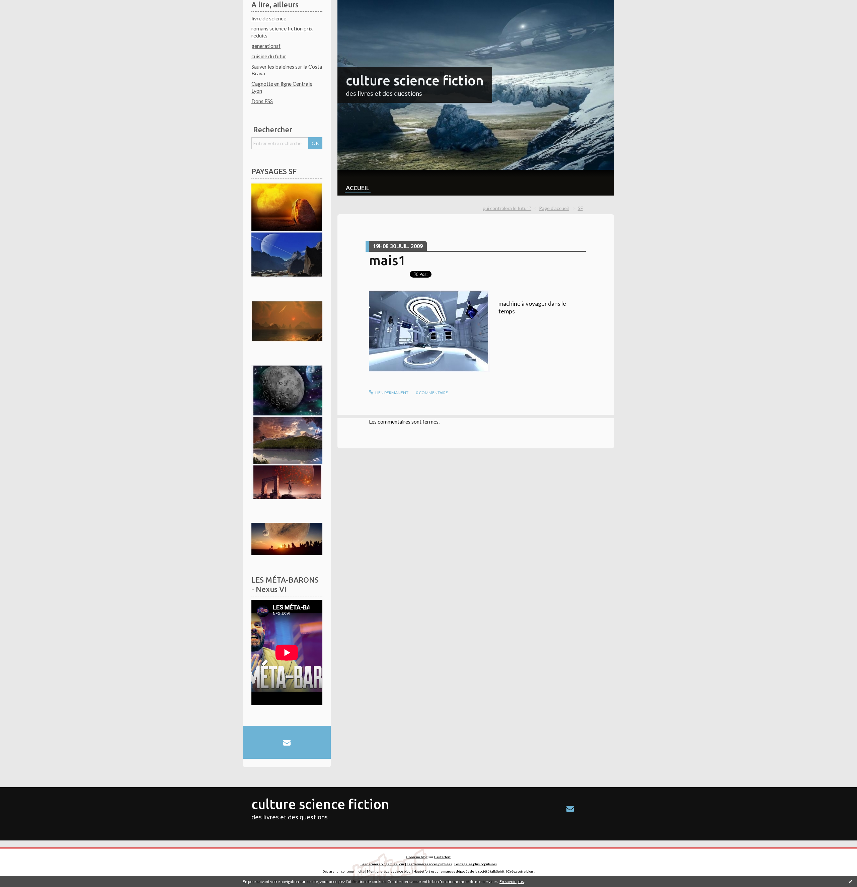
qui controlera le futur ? (507, 208)
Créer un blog (416, 857)
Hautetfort (442, 857)
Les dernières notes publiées (429, 864)
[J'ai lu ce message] (850, 881)
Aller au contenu (21, 6)
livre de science (268, 18)
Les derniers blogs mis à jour (382, 864)
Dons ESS (262, 101)
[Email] (287, 742)
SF (580, 208)
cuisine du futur (268, 56)
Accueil (358, 187)
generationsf (266, 46)
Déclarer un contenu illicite (343, 871)
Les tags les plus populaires (475, 864)
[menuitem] (357, 183)
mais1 (387, 260)
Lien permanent (391, 392)
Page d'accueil (554, 208)
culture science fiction (415, 80)
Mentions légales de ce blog (388, 871)
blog (529, 871)
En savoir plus (511, 881)
